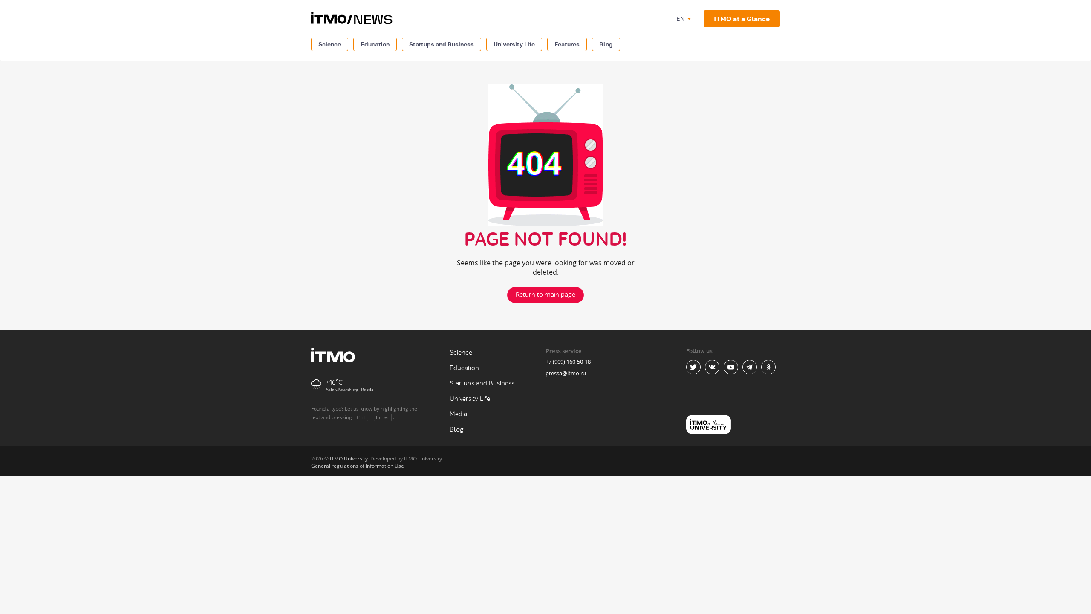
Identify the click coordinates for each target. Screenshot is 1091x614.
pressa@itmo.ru (566, 373)
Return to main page (545, 295)
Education (375, 44)
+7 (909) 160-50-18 (568, 361)
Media (458, 414)
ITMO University (349, 458)
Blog (606, 44)
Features (567, 44)
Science (329, 44)
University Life (514, 44)
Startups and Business (441, 44)
